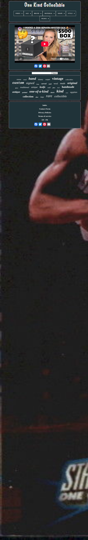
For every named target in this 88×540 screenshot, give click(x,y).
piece (54, 87)
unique (34, 87)
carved (43, 84)
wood (25, 79)
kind (60, 91)
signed (30, 83)
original (72, 83)
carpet (47, 79)
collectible (60, 96)
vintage (57, 78)
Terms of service (44, 116)
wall (49, 87)
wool (56, 83)
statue (19, 79)
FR (47, 120)
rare (49, 96)
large (42, 97)
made (62, 83)
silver (37, 97)
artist (67, 92)
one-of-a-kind (38, 91)
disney (40, 79)
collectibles (69, 79)
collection (28, 96)
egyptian (73, 92)
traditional (24, 87)
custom (18, 83)
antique (16, 92)
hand (32, 78)
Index (44, 105)
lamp (37, 84)
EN (43, 120)
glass (16, 88)
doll (58, 87)
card (50, 84)
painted (24, 92)
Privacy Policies (44, 113)
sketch (52, 92)
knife (42, 87)
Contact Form (44, 109)
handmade (68, 86)
